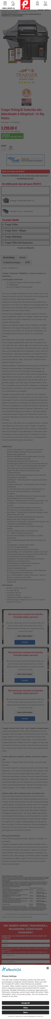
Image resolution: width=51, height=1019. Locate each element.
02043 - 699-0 (43, 10)
